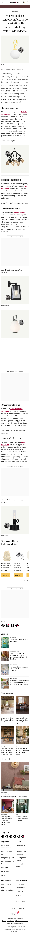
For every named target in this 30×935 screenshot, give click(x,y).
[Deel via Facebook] (12, 625)
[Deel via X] (17, 625)
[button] (8, 921)
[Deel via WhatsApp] (7, 625)
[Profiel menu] (24, 2)
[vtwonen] (15, 2)
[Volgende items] (27, 581)
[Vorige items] (24, 581)
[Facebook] (6, 836)
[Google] (2, 836)
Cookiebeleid (11, 918)
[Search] (27, 2)
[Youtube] (14, 836)
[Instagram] (10, 836)
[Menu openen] (2, 2)
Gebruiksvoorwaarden (21, 921)
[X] (22, 836)
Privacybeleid (19, 918)
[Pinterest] (18, 836)
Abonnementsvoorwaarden (15, 923)
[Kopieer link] (3, 625)
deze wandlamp (19, 212)
